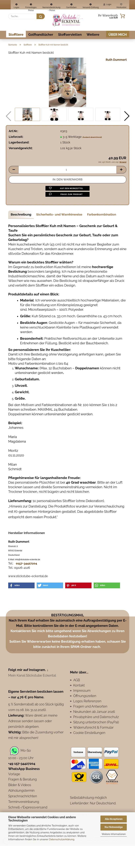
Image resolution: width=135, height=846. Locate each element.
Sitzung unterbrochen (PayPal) (96, 722)
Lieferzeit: (16, 136)
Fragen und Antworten (90, 706)
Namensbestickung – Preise (51, 7)
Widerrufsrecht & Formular (93, 727)
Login (108, 4)
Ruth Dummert (116, 59)
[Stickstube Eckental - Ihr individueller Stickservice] (67, 20)
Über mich (117, 35)
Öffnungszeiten (84, 696)
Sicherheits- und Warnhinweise (59, 214)
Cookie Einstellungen (89, 733)
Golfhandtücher (40, 35)
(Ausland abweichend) (92, 137)
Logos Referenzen (87, 701)
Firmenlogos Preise (31, 7)
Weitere (93, 35)
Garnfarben (71, 7)
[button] (126, 116)
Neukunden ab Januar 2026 (94, 712)
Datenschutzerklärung (61, 839)
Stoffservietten (70, 35)
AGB (76, 680)
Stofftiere (16, 35)
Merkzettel (121, 7)
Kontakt (79, 685)
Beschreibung (21, 214)
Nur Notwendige (114, 827)
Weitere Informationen (114, 834)
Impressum (81, 691)
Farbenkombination (101, 214)
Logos (16, 7)
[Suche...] (41, 16)
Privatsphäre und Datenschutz (96, 717)
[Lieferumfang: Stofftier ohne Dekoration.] (67, 82)
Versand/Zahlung (90, 7)
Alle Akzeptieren (113, 819)
